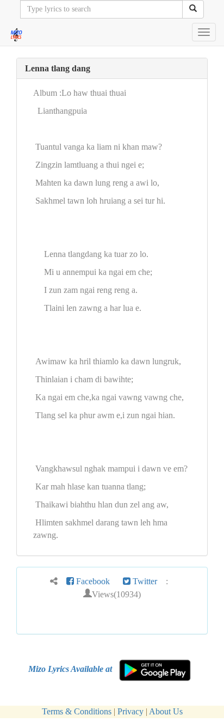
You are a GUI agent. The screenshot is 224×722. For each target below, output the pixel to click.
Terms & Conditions (76, 711)
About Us (166, 711)
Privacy (130, 711)
